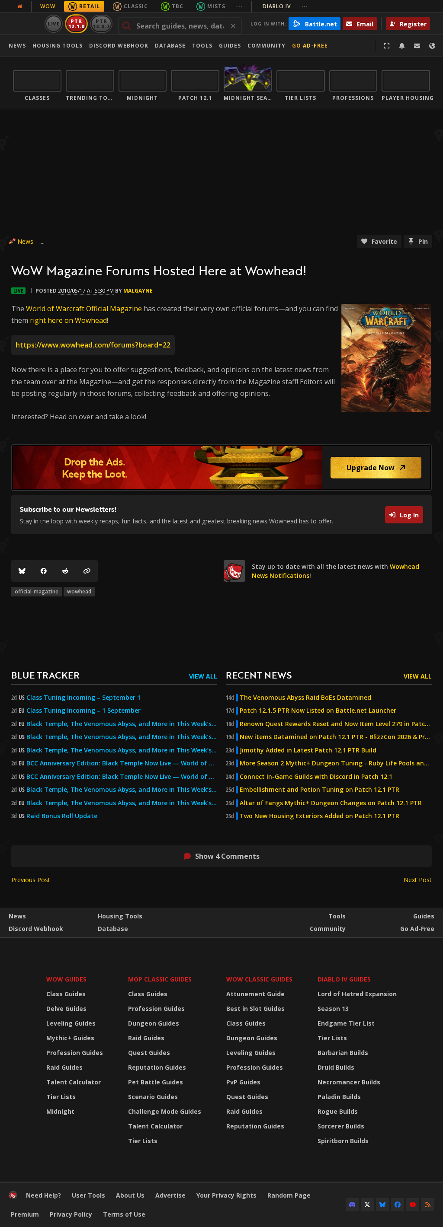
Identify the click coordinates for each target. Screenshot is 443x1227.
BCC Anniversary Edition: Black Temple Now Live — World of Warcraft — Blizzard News (121, 763)
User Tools (88, 1195)
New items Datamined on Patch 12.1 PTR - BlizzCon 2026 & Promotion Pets (336, 737)
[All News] (20, 6)
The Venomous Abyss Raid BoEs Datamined (305, 697)
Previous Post (30, 880)
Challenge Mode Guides (164, 1111)
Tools (337, 916)
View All (203, 676)
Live (54, 23)
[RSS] (427, 1204)
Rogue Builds (338, 1111)
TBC (177, 6)
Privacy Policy (71, 1214)
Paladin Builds (339, 1097)
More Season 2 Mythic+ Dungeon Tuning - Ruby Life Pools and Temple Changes (336, 763)
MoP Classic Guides (160, 979)
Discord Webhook (118, 45)
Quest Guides (149, 1053)
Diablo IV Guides (344, 979)
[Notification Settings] (401, 45)
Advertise (170, 1195)
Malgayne (138, 290)
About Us (130, 1195)
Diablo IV (285, 6)
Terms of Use (124, 1214)
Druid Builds (336, 1067)
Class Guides (66, 994)
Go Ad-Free (310, 45)
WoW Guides (66, 979)
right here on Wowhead (68, 320)
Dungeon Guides (153, 1023)
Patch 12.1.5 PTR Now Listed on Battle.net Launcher (318, 710)
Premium (25, 1214)
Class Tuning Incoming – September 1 (83, 697)
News (17, 45)
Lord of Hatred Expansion (357, 994)
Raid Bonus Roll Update (61, 816)
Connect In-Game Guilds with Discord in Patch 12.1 (316, 777)
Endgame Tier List (346, 1023)
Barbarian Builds (343, 1053)
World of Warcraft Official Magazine (84, 308)
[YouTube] (412, 1204)
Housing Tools (120, 916)
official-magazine (36, 591)
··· (239, 6)
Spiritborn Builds (343, 1141)
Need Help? (43, 1195)
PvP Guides (243, 1082)
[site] (234, 571)
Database (170, 45)
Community (266, 45)
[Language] (432, 45)
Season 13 (333, 1008)
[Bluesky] (22, 571)
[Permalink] (87, 571)
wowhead (79, 591)
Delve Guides (66, 1008)
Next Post (418, 880)
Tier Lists (61, 1097)
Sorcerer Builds (341, 1126)
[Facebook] (44, 571)
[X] (367, 1204)
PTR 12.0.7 (101, 23)
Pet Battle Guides (155, 1082)
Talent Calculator (73, 1082)
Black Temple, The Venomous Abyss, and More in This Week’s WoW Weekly (121, 750)
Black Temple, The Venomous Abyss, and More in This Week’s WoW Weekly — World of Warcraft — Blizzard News (121, 724)
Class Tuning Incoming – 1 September (83, 710)
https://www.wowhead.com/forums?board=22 (93, 345)
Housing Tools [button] (57, 45)
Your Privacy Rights (226, 1195)
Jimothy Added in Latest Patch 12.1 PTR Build (308, 750)
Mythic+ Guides (70, 1038)
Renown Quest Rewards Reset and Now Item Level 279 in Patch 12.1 (336, 724)
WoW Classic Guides (259, 979)
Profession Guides (74, 1053)
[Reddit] (65, 571)
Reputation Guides (157, 1067)
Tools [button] (202, 45)
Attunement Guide (255, 994)
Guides (230, 45)
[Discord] (352, 1204)
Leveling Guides (71, 1023)
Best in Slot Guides (255, 1008)
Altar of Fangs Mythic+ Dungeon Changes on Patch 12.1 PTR (331, 803)
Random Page (289, 1195)
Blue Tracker (45, 675)
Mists (216, 6)
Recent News (259, 675)
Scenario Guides (153, 1097)
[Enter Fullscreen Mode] (386, 45)
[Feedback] (417, 45)
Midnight (60, 1111)
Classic (136, 6)
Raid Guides (64, 1067)
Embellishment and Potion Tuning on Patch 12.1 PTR (319, 790)
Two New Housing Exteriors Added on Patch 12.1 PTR (319, 816)
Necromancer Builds (349, 1082)
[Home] (13, 1197)
